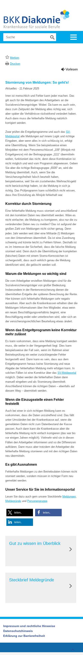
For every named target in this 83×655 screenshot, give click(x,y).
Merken (14, 57)
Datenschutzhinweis (18, 631)
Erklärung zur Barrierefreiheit (24, 635)
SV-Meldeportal (66, 372)
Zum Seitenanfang (73, 647)
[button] (19, 512)
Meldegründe (13, 501)
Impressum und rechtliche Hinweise (29, 626)
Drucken (15, 63)
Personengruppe (37, 501)
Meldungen (69, 496)
